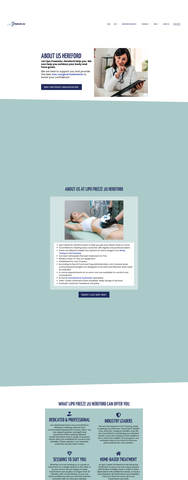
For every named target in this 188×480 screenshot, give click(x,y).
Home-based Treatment (118, 459)
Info (115, 24)
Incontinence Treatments (129, 24)
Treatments (145, 24)
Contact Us (166, 24)
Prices (155, 24)
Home (108, 24)
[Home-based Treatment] (118, 453)
